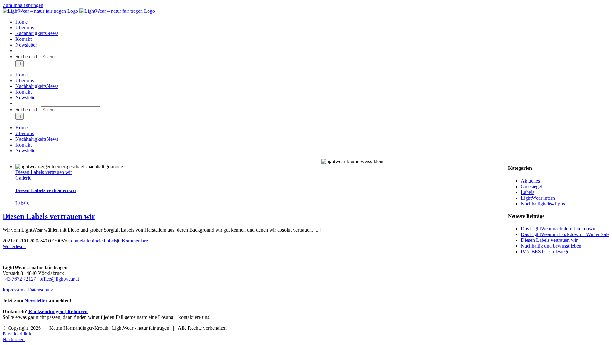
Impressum (14, 289)
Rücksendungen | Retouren (58, 311)
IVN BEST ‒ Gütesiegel (546, 251)
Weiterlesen (14, 246)
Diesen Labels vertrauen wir (43, 172)
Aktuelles (530, 180)
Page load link (17, 333)
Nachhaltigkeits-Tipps (543, 203)
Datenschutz (40, 289)
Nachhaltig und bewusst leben (551, 245)
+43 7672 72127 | (21, 279)
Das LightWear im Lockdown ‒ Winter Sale (565, 234)
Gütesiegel (531, 186)
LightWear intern (538, 198)
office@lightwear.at (59, 279)
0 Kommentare (133, 240)
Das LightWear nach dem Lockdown (558, 228)
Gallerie (23, 178)
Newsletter (36, 300)
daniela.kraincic (87, 240)
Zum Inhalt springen (23, 5)
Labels (22, 203)
